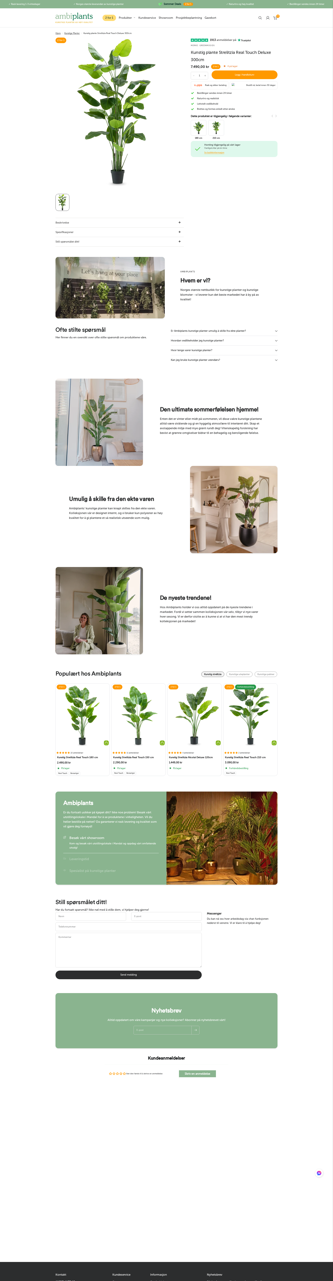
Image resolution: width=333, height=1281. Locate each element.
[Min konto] (268, 18)
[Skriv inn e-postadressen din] (195, 1030)
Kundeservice (147, 17)
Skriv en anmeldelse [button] (197, 1073)
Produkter (125, 17)
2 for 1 (109, 17)
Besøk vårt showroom (86, 838)
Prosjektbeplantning (189, 17)
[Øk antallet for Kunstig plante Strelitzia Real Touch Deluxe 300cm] (205, 75)
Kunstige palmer (265, 674)
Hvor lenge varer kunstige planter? (191, 350)
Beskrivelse (62, 222)
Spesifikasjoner (65, 232)
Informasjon (158, 1274)
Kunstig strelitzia (212, 674)
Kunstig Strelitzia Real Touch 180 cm (77, 757)
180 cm (198, 138)
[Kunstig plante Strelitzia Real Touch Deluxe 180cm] (198, 127)
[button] (319, 1174)
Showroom (166, 17)
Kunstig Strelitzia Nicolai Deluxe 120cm (191, 757)
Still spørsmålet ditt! (67, 241)
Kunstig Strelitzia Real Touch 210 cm (245, 757)
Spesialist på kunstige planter (92, 870)
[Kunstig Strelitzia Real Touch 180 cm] (82, 716)
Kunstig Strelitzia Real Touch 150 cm (133, 757)
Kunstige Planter (72, 33)
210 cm (216, 138)
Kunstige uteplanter (239, 674)
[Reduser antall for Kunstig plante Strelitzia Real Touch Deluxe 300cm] (194, 75)
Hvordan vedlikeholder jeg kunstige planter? (197, 340)
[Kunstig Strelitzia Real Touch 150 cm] (138, 716)
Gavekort (210, 17)
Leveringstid (79, 859)
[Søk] (260, 18)
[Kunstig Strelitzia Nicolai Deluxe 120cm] (194, 716)
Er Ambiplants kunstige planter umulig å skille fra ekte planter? (208, 330)
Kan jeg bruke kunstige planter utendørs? (195, 359)
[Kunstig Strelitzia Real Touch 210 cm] (250, 716)
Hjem (58, 33)
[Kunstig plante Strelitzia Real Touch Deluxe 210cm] (216, 127)
